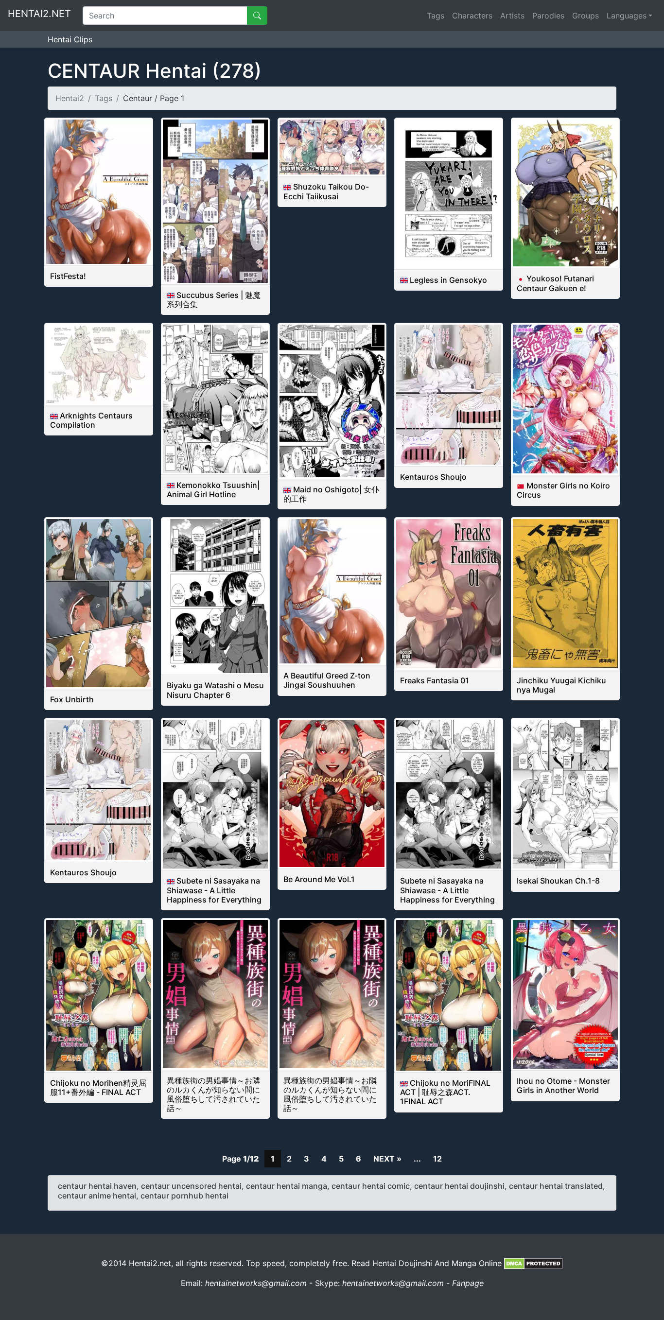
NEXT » (387, 1159)
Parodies (548, 15)
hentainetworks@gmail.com (256, 1283)
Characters (472, 15)
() (155, 71)
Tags (435, 15)
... (417, 1159)
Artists (512, 15)
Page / (240, 1159)
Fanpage (468, 1283)
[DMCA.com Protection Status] (533, 1263)
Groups (585, 15)
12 (437, 1159)
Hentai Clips (70, 39)
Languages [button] (627, 15)
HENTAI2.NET (39, 13)
